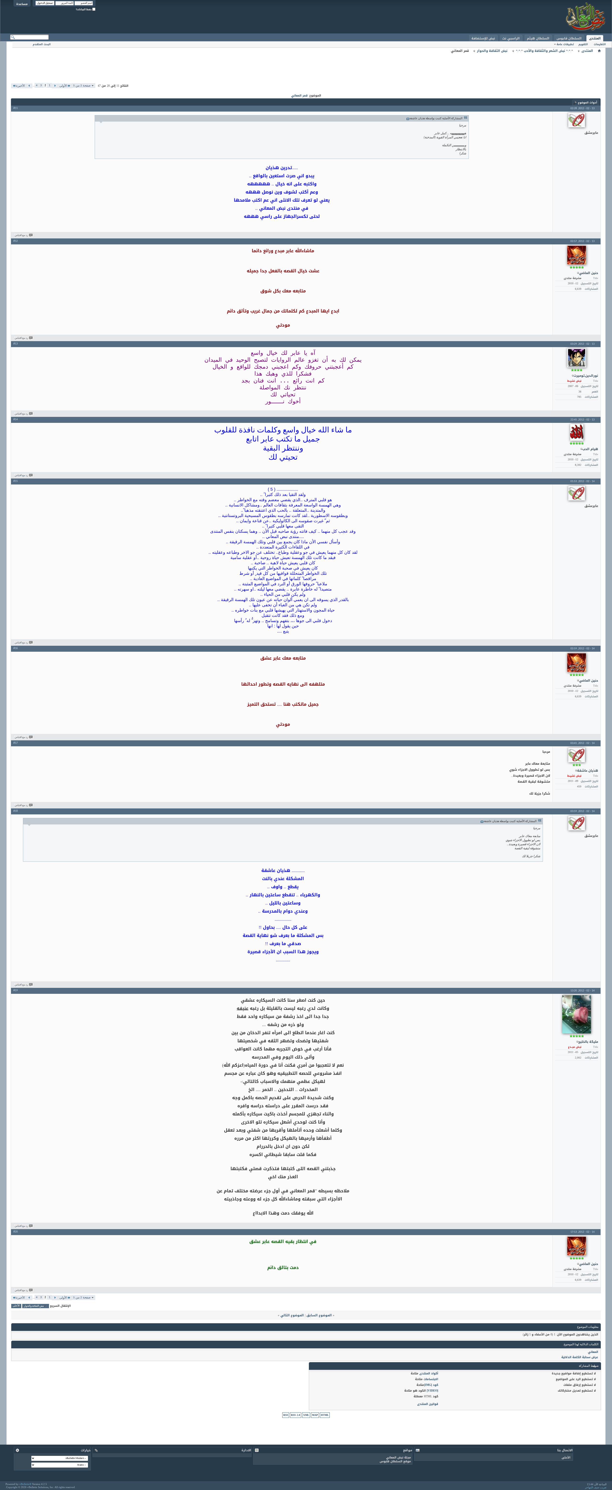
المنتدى (595, 38)
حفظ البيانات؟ (84, 9)
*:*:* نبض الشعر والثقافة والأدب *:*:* (544, 51)
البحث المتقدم (42, 44)
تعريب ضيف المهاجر (596, 1487)
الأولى (63, 85)
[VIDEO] (432, 1390)
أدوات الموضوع (587, 102)
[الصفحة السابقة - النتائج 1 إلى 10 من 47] (55, 86)
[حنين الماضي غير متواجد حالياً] (576, 255)
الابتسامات (431, 1379)
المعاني (593, 1352)
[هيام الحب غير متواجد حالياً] (576, 432)
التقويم (583, 44)
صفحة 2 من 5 (82, 85)
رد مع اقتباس (21, 235)
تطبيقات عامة (565, 44)
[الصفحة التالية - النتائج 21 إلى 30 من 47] (29, 86)
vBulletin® (25, 1484)
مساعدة (22, 3)
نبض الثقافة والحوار (492, 51)
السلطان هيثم (538, 38)
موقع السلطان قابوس (395, 1461)
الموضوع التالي (292, 1315)
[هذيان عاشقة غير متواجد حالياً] (576, 755)
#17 (15, 743)
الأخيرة (20, 85)
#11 (15, 108)
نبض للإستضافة (483, 38)
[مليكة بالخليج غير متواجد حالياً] (576, 1014)
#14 (15, 419)
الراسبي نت (511, 38)
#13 (15, 343)
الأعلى (16, 1306)
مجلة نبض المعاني (398, 1457)
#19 (15, 990)
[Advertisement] (306, 64)
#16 (15, 648)
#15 (15, 481)
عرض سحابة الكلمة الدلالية (579, 1357)
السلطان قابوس (569, 38)
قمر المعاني (299, 95)
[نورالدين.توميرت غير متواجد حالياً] (576, 357)
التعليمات (600, 44)
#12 (15, 241)
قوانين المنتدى (427, 1404)
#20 (15, 1231)
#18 (15, 811)
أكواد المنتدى (428, 1373)
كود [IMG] (431, 1385)
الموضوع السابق (319, 1315)
